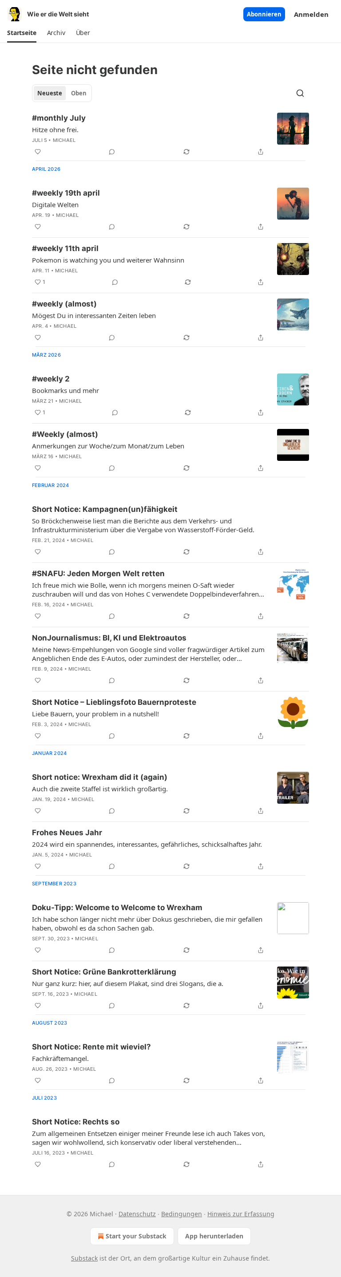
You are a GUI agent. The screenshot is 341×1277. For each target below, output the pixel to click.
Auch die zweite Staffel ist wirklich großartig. (100, 788)
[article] (170, 135)
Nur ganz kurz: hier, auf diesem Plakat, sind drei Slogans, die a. (127, 983)
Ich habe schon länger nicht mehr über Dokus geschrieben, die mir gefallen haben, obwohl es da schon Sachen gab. (147, 923)
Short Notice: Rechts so (75, 1121)
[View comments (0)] (112, 151)
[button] (22, 33)
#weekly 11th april (65, 248)
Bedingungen (181, 1214)
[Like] (38, 151)
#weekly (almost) (64, 303)
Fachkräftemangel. (60, 1058)
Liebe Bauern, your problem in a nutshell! (95, 713)
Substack (84, 1258)
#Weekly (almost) (65, 434)
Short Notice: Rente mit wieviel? (91, 1046)
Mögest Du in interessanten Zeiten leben (94, 315)
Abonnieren (264, 14)
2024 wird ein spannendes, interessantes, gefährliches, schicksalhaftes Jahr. (147, 844)
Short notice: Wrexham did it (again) (99, 777)
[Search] (300, 93)
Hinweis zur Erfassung (240, 1214)
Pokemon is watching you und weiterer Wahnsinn (108, 259)
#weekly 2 (51, 378)
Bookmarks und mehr (65, 390)
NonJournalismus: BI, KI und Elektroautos (109, 637)
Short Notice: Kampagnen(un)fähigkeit (105, 509)
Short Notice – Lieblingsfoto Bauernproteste (114, 702)
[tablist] (62, 93)
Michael (64, 140)
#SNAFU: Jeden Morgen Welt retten (98, 573)
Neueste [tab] (49, 93)
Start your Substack (136, 1236)
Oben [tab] (79, 93)
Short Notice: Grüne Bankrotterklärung (104, 971)
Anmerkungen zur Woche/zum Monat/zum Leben (108, 445)
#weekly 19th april (66, 193)
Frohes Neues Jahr (67, 832)
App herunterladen (214, 1236)
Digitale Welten (55, 204)
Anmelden (311, 14)
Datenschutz (137, 1214)
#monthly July (59, 118)
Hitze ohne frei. (55, 129)
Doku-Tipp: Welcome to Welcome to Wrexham (117, 907)
